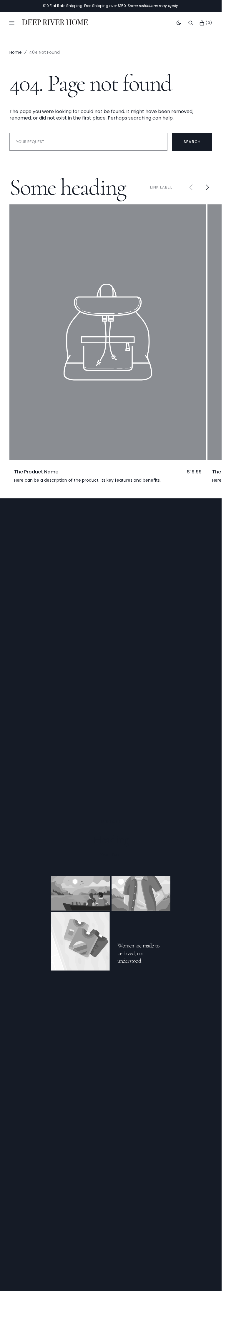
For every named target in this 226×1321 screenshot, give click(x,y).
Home (15, 52)
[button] (190, 22)
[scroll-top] (208, 1307)
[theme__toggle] (179, 22)
